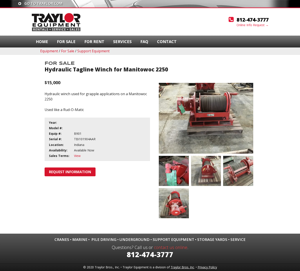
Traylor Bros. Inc (182, 267)
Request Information (70, 171)
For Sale (66, 41)
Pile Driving (103, 239)
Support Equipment (93, 51)
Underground (134, 239)
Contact (167, 41)
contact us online (170, 247)
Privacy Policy (207, 267)
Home (42, 41)
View (77, 156)
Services (122, 41)
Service (238, 239)
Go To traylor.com (43, 3)
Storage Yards (212, 239)
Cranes (61, 239)
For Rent (94, 41)
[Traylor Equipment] (56, 21)
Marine (79, 239)
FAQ (144, 41)
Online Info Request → (253, 25)
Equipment (49, 51)
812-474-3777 (253, 19)
